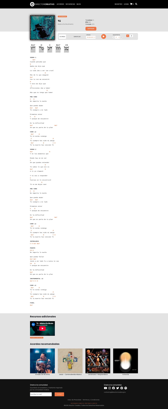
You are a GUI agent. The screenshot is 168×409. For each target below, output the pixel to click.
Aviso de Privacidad (74, 400)
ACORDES (60, 4)
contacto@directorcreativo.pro (115, 392)
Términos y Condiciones (91, 400)
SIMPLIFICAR (77, 36)
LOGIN (126, 4)
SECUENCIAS (70, 4)
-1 (113, 37)
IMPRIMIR (91, 29)
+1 (121, 37)
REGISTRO (118, 4)
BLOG (79, 4)
